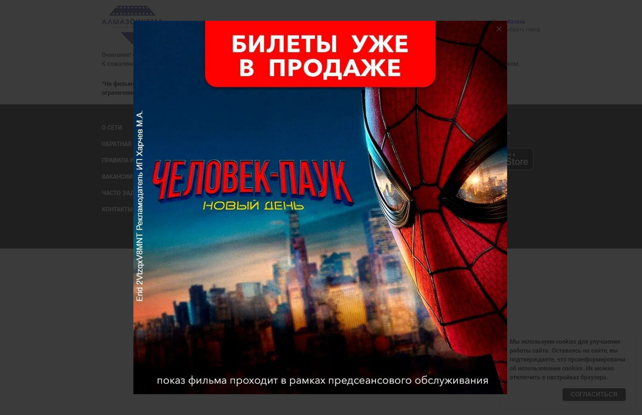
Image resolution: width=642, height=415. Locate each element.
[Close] (499, 29)
